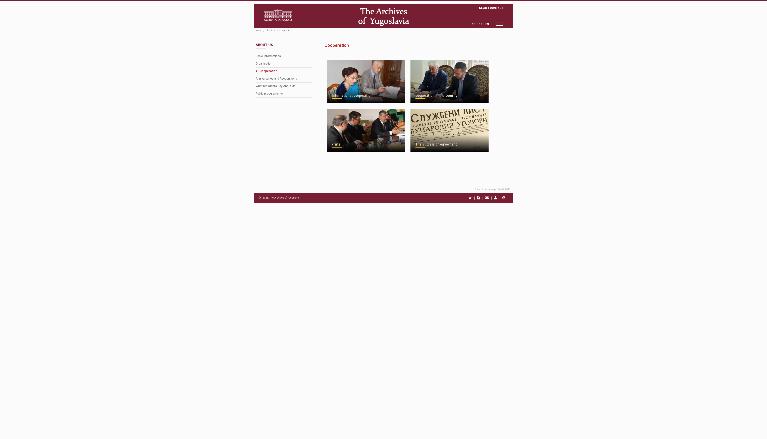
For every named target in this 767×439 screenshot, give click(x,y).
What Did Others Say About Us (275, 86)
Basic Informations (268, 56)
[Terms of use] (503, 198)
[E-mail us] (487, 198)
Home (259, 30)
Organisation (264, 63)
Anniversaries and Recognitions (276, 78)
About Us (271, 30)
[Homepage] (470, 198)
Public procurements (269, 93)
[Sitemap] (495, 198)
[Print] (478, 198)
